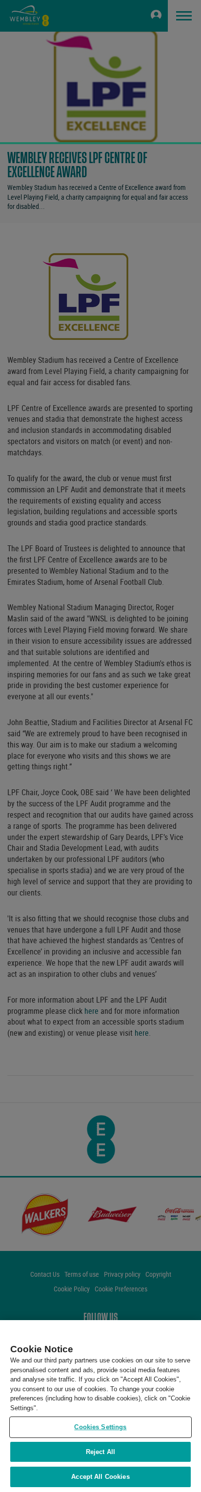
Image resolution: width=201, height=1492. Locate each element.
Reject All (100, 1451)
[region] (100, 1406)
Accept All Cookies (100, 1476)
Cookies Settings (100, 1427)
